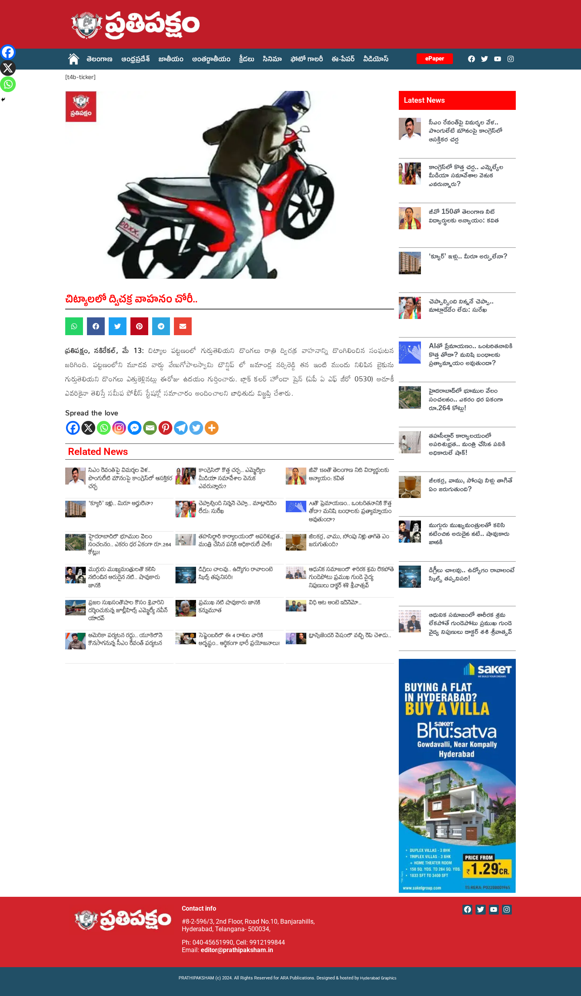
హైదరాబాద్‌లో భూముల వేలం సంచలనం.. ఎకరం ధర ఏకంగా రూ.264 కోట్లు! (130, 545)
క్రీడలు (246, 60)
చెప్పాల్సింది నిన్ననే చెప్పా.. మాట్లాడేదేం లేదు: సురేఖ (238, 508)
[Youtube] (498, 59)
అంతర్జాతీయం (211, 60)
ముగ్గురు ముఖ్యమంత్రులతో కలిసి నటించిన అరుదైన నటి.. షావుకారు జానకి (124, 578)
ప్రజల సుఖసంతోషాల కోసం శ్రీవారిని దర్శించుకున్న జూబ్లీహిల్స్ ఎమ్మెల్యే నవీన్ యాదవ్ (128, 611)
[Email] (150, 428)
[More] (212, 428)
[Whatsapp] (104, 428)
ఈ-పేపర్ (343, 60)
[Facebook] (471, 59)
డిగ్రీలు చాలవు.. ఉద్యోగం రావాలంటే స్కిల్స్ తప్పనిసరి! (236, 574)
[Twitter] (484, 59)
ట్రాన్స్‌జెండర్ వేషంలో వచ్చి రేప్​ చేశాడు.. (350, 636)
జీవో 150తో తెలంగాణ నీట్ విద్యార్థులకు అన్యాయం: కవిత (349, 475)
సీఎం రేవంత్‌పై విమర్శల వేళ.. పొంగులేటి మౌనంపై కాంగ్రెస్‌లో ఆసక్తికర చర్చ (130, 479)
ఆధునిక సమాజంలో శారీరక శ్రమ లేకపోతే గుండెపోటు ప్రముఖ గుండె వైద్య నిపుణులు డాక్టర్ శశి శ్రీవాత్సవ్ (351, 578)
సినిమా (272, 60)
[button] (74, 326)
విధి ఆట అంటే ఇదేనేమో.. (335, 603)
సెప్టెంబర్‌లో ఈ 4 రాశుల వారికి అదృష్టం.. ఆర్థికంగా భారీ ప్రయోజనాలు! (239, 640)
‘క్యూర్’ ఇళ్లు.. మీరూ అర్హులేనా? (121, 504)
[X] (88, 428)
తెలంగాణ (100, 60)
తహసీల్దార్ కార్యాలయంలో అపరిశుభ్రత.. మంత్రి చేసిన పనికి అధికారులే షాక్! (241, 541)
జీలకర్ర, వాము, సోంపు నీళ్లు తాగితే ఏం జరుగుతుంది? (349, 541)
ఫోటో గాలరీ (306, 60)
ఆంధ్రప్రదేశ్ (135, 60)
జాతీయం (170, 60)
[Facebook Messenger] (134, 428)
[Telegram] (181, 428)
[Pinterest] (165, 428)
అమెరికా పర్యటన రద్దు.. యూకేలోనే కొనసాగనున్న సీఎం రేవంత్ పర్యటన (125, 640)
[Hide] (3, 99)
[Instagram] (511, 59)
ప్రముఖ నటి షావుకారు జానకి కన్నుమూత (229, 607)
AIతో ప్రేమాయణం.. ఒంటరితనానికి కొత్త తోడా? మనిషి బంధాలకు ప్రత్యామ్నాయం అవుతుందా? (350, 512)
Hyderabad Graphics (379, 978)
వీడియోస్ (376, 60)
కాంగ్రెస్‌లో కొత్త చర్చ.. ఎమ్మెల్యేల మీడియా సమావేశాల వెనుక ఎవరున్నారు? (232, 479)
